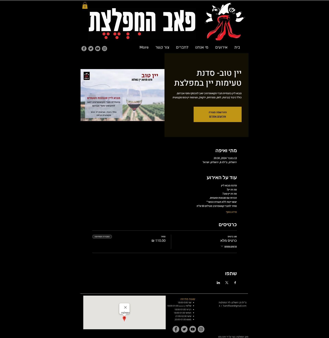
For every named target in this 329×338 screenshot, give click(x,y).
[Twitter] (90, 48)
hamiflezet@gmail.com (234, 305)
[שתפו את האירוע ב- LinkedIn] (218, 282)
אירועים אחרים (217, 116)
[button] (85, 5)
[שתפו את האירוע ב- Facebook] (235, 282)
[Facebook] (84, 48)
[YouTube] (97, 48)
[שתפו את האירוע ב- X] (226, 282)
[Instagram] (104, 48)
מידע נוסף (231, 212)
